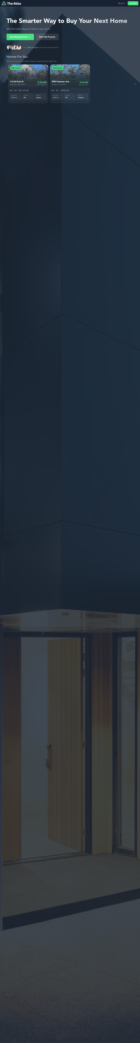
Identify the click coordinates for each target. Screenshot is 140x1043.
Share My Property (47, 37)
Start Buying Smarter (19, 37)
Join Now (133, 3)
